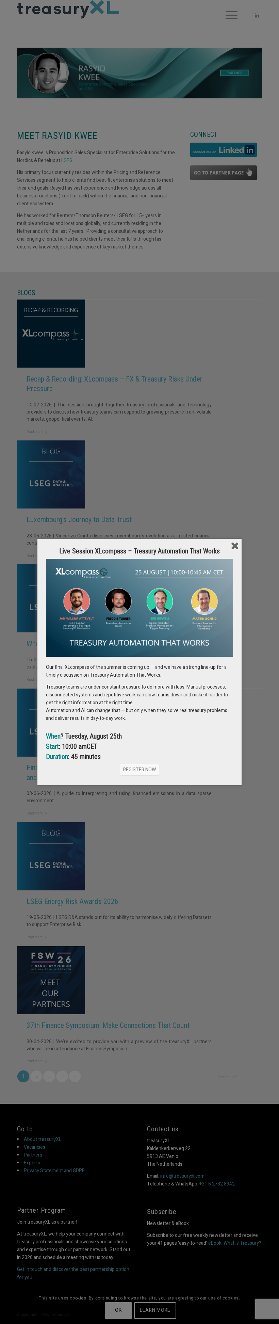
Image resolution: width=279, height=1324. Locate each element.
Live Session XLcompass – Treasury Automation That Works (139, 551)
